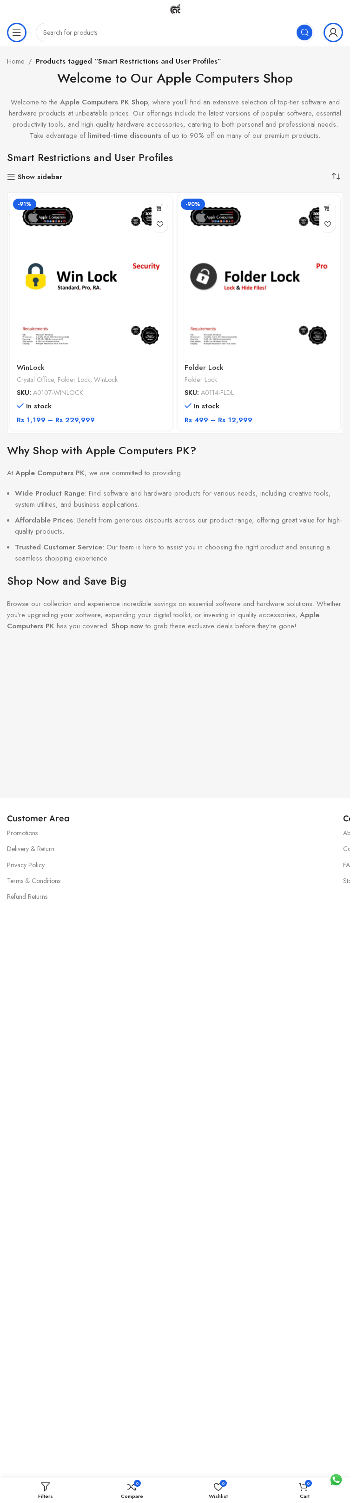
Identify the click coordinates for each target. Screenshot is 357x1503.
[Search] (304, 32)
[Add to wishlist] (160, 224)
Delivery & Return (30, 848)
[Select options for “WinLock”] (160, 208)
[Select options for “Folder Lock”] (327, 208)
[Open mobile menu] (16, 32)
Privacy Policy (26, 865)
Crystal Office (35, 379)
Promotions (22, 833)
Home (16, 61)
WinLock (31, 367)
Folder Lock (74, 379)
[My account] (333, 32)
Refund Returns (27, 896)
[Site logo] (175, 8)
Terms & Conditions (33, 880)
